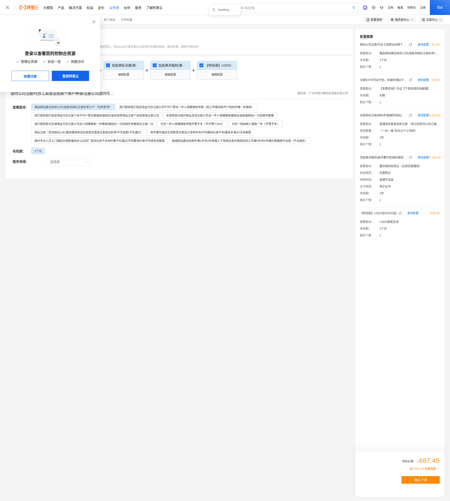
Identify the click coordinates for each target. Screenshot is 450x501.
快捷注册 (30, 76)
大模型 (48, 7)
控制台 (411, 7)
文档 (390, 7)
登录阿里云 (70, 76)
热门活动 (109, 20)
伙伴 (127, 7)
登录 (440, 7)
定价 (101, 7)
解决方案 (75, 7)
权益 (90, 7)
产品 (61, 7)
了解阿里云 (154, 7)
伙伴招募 (126, 20)
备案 (400, 7)
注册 (423, 7)
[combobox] (66, 161)
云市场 (114, 7)
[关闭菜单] (7, 7)
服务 (138, 7)
